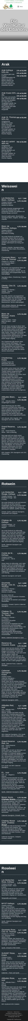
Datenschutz (16, 1012)
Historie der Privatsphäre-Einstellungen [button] (13, 1015)
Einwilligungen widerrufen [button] (14, 1016)
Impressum (9, 1012)
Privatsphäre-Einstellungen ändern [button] (13, 1013)
